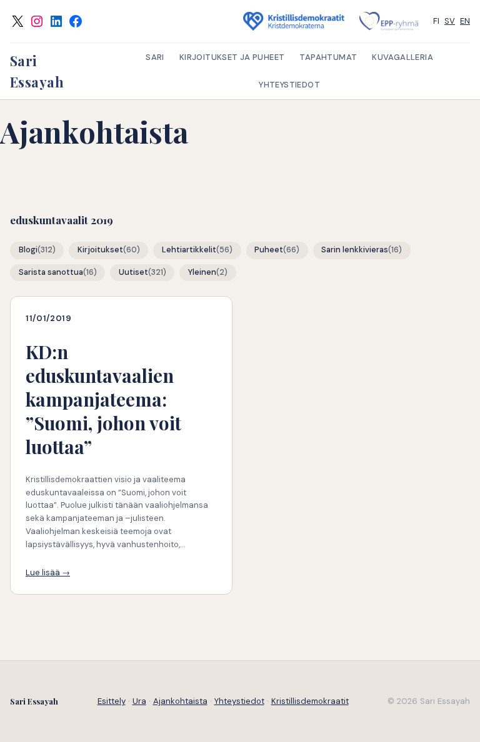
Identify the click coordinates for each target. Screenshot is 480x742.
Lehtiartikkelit (189, 250)
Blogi (28, 250)
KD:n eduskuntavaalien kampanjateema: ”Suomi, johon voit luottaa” (103, 399)
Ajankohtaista (180, 701)
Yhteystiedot (239, 701)
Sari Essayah (34, 701)
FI (436, 21)
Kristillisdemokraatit (310, 701)
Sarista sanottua (51, 272)
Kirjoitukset (100, 250)
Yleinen (202, 272)
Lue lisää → (48, 572)
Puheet (268, 250)
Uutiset (133, 272)
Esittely (112, 701)
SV (449, 21)
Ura (139, 701)
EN (465, 21)
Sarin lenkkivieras (354, 250)
